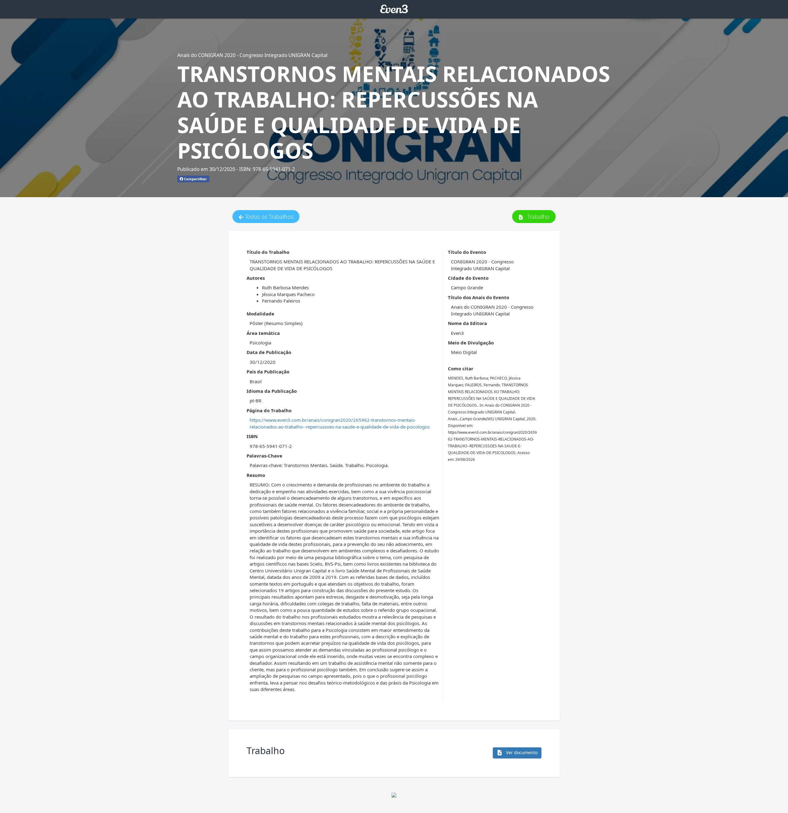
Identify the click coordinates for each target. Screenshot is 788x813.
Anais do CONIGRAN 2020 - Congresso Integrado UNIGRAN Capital (252, 55)
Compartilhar (195, 179)
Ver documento (521, 752)
